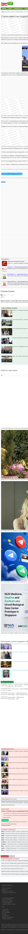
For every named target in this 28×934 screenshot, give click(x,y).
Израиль (4, 8)
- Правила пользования (7, 917)
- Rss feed (3, 914)
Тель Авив (17, 11)
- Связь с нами (5, 911)
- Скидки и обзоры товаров (8, 904)
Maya (2, 850)
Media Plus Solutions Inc (22, 929)
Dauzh (2, 839)
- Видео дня (4, 889)
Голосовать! (5, 820)
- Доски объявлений (6, 899)
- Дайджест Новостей (7, 891)
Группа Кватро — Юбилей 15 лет (16, 697)
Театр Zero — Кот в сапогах (15, 686)
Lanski (2, 848)
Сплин (9, 690)
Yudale (4, 294)
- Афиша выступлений (7, 901)
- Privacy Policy (5, 915)
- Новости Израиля (6, 888)
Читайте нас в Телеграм (12, 174)
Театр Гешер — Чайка (13, 698)
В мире (10, 8)
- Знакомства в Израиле (7, 898)
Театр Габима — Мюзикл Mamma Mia (17, 693)
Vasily (2, 831)
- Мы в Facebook (5, 912)
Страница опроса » (6, 825)
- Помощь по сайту (6, 918)
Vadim (2, 835)
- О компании (4, 909)
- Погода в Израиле (6, 902)
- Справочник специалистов (8, 892)
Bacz (2, 846)
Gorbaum (3, 841)
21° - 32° (24, 11)
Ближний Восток (18, 8)
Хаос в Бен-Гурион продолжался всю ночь (12, 868)
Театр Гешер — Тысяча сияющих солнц (18, 694)
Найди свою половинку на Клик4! (15, 261)
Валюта (3, 11)
